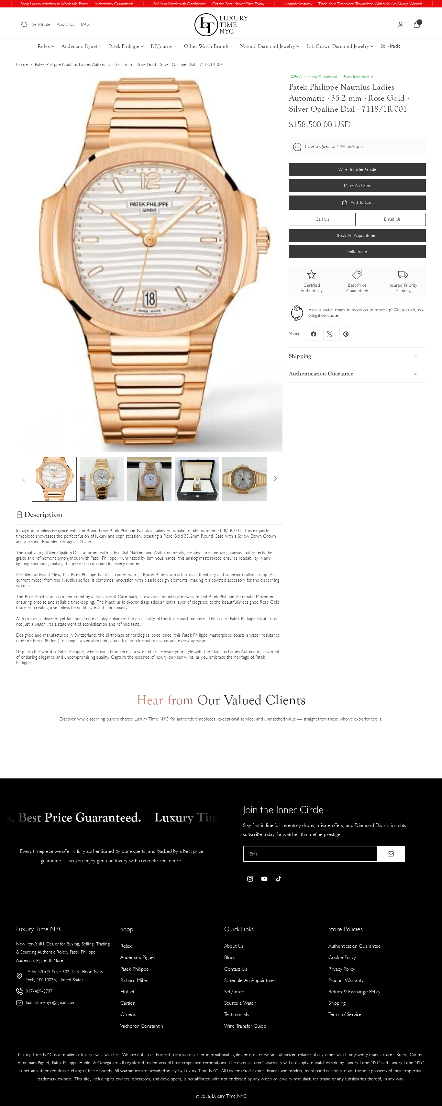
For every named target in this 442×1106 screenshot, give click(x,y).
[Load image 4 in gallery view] (197, 479)
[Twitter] (329, 334)
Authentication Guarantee (354, 946)
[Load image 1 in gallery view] (54, 479)
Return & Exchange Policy (354, 992)
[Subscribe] (390, 854)
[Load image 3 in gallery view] (149, 479)
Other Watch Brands (206, 46)
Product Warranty (346, 980)
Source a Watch (240, 1003)
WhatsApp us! (353, 147)
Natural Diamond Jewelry (267, 46)
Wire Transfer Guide (245, 1026)
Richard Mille (133, 980)
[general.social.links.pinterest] (345, 334)
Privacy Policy (341, 969)
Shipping (337, 1003)
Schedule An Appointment (251, 980)
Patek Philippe (124, 46)
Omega (128, 1014)
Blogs (229, 957)
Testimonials (236, 1014)
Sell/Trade (41, 24)
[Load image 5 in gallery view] (244, 479)
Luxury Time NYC (229, 1096)
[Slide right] (275, 479)
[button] (24, 24)
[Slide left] (23, 479)
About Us (65, 24)
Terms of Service (345, 1014)
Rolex (44, 46)
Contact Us (235, 969)
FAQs (86, 24)
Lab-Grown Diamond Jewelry (337, 46)
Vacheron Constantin (141, 1026)
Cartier (127, 1003)
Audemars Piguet (79, 46)
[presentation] (149, 262)
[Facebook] (313, 334)
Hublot (127, 992)
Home (22, 64)
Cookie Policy (342, 957)
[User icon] (400, 24)
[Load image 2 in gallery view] (102, 479)
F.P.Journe (161, 46)
